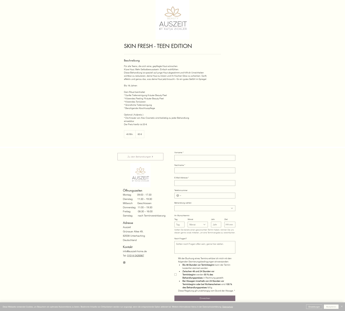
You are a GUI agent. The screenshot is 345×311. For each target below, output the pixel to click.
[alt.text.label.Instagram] (124, 262)
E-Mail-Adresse (181, 177)
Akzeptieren (331, 306)
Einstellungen (314, 306)
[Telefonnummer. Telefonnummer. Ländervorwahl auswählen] (179, 195)
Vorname (178, 152)
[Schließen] (341, 307)
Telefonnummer (181, 190)
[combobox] (204, 208)
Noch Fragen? (180, 238)
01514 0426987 (135, 255)
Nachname (179, 165)
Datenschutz (227, 306)
